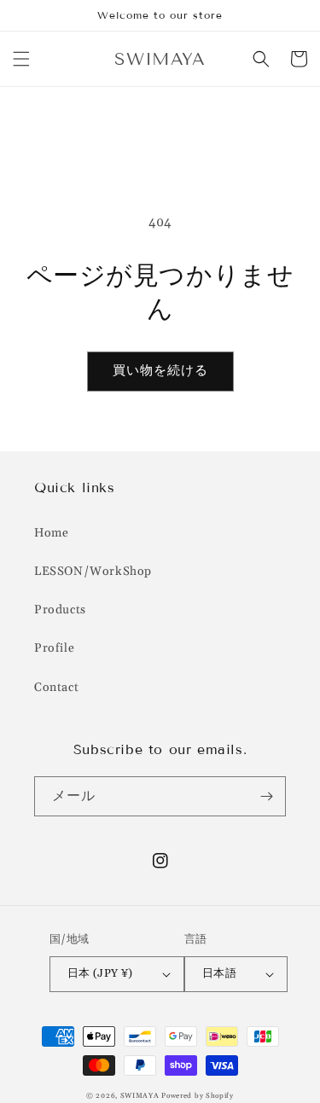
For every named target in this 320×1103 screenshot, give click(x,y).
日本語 (219, 973)
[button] (21, 59)
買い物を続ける (160, 371)
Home (51, 533)
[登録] (266, 796)
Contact (56, 687)
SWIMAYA (140, 1095)
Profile (54, 648)
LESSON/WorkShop (93, 571)
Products (60, 610)
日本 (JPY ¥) (100, 973)
